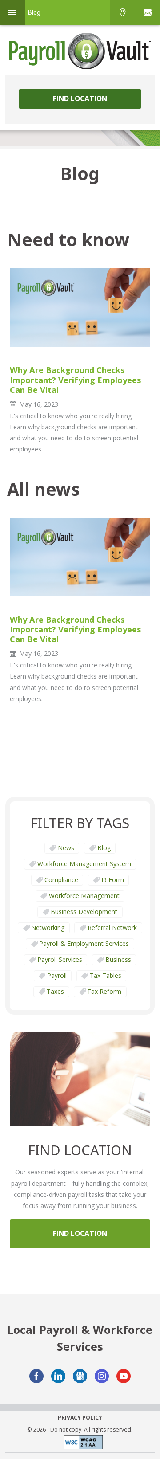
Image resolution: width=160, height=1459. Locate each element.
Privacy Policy (80, 1417)
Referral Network (112, 927)
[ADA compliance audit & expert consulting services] (79, 1444)
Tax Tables (105, 975)
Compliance (61, 879)
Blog (104, 847)
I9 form (112, 879)
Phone (122, 12)
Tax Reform (104, 991)
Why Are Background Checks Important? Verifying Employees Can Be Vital (75, 379)
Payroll (57, 975)
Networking (47, 927)
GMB (80, 1376)
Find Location (80, 98)
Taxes (55, 991)
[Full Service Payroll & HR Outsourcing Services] (80, 51)
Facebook (36, 1376)
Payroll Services (59, 959)
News (66, 847)
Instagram (102, 1376)
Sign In (147, 12)
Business (118, 959)
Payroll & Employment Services (84, 943)
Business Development (84, 911)
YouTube (123, 1376)
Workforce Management (84, 895)
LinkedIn (58, 1376)
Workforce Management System (84, 863)
